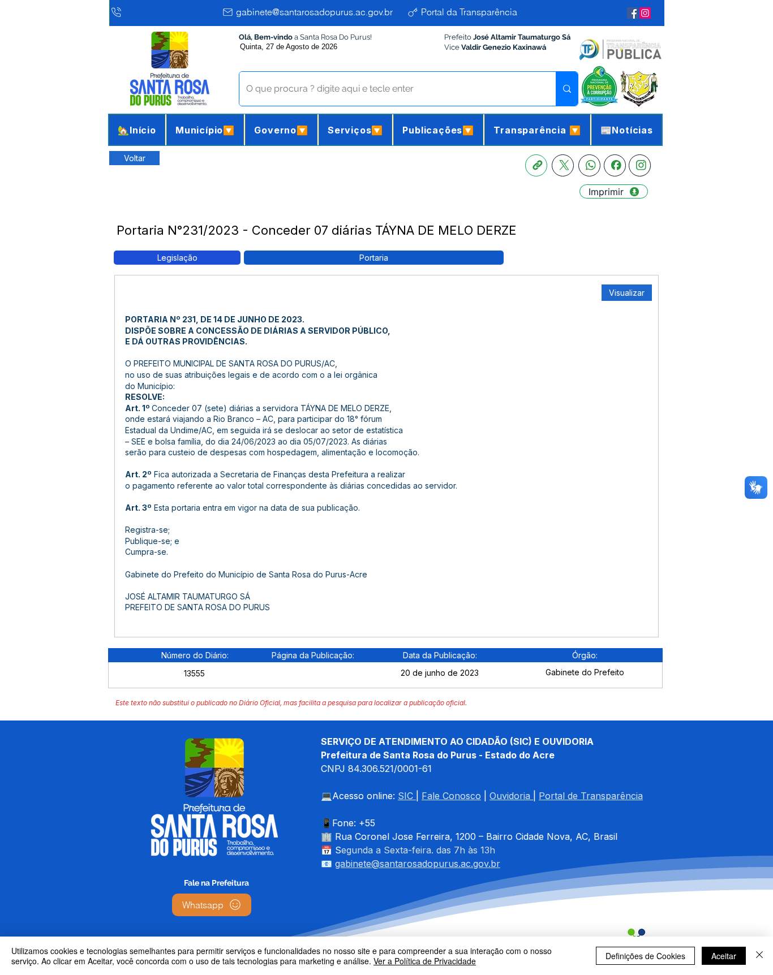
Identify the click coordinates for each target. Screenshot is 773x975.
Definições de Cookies (645, 955)
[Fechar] (759, 956)
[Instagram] (640, 165)
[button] (205, 129)
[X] (563, 165)
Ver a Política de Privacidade (424, 961)
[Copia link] (536, 165)
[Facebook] (615, 165)
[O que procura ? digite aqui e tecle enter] (567, 89)
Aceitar (723, 955)
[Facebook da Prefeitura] (632, 13)
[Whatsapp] (589, 165)
